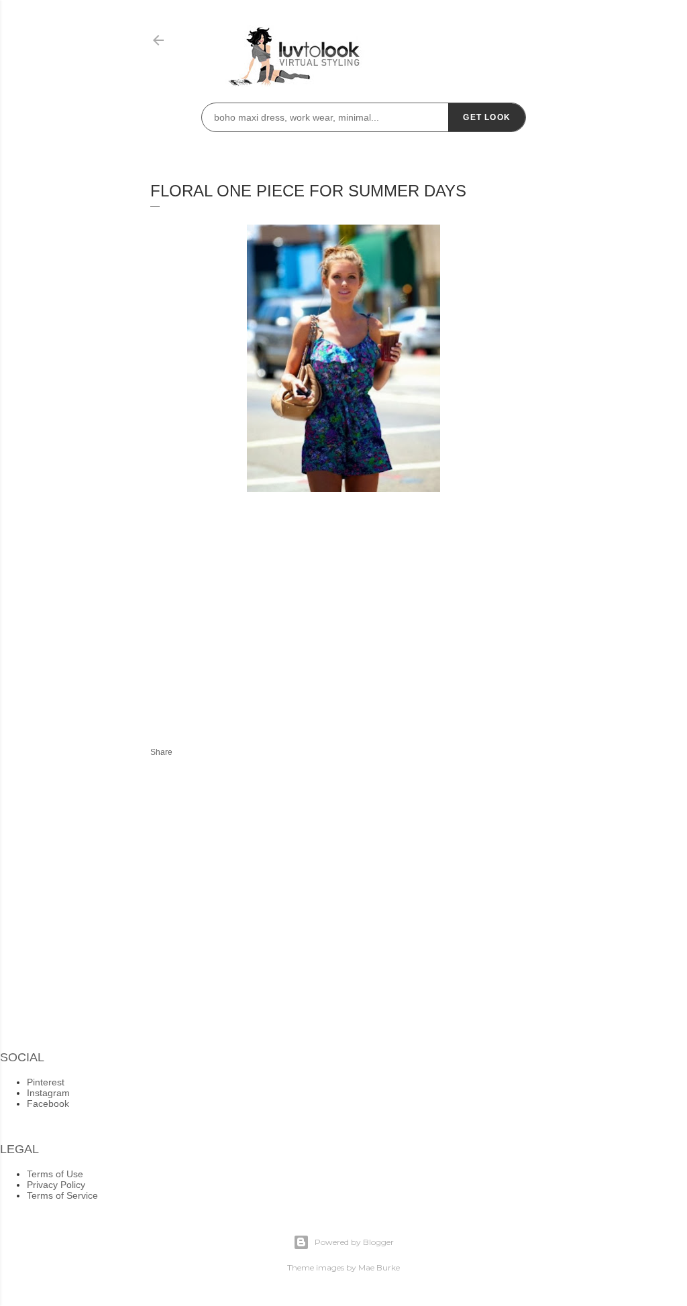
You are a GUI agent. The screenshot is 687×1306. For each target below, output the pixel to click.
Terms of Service (62, 1195)
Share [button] (161, 752)
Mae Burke (379, 1267)
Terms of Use (55, 1174)
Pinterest (45, 1082)
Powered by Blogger (354, 1242)
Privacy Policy (56, 1184)
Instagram (48, 1092)
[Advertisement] (263, 611)
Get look (487, 117)
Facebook (48, 1103)
